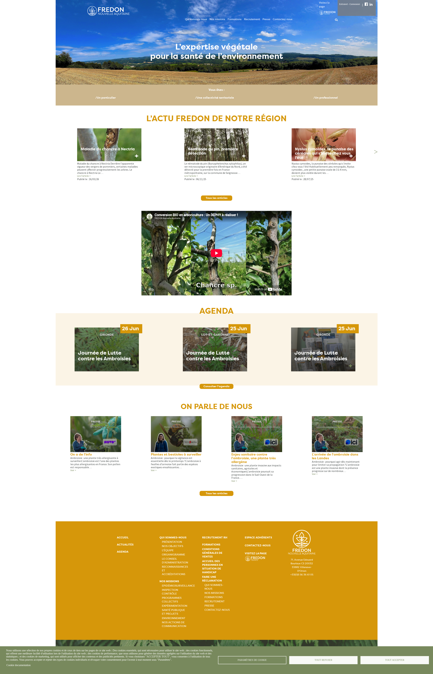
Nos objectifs (172, 546)
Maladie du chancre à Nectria (108, 149)
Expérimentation (174, 606)
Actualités (125, 544)
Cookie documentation (18, 665)
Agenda (122, 551)
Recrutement (252, 19)
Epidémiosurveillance (178, 585)
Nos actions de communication (174, 624)
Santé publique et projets (173, 611)
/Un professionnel (325, 97)
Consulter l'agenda (216, 386)
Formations (235, 19)
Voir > (73, 470)
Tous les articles (216, 198)
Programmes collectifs (171, 599)
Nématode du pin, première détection (213, 151)
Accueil (123, 537)
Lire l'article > (84, 175)
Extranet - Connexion (349, 4)
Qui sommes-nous (196, 19)
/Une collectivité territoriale (214, 97)
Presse (266, 19)
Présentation (172, 542)
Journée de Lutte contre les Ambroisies (104, 356)
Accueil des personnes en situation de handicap (212, 566)
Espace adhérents (258, 537)
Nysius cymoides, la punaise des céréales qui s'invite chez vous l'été (324, 153)
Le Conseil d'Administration (175, 560)
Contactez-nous (282, 19)
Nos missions (217, 19)
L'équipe (168, 550)
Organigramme (173, 554)
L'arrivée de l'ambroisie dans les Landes (335, 456)
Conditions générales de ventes (212, 552)
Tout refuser (323, 660)
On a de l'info (81, 454)
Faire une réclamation (212, 578)
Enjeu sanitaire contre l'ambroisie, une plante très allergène (253, 458)
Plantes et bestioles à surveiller (176, 454)
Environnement (173, 618)
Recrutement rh (214, 537)
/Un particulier (105, 97)
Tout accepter (394, 660)
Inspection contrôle (170, 591)
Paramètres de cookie (252, 660)
